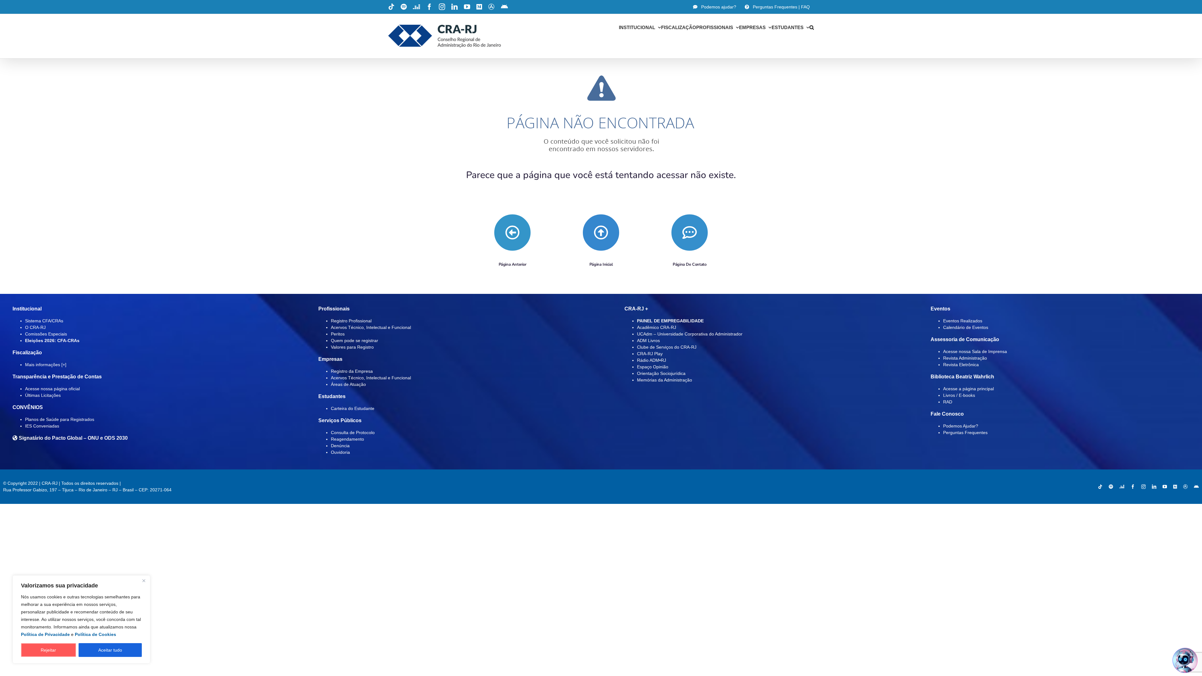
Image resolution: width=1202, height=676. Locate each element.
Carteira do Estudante (352, 408)
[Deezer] (1121, 486)
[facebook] (1133, 486)
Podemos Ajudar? (960, 425)
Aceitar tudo (110, 650)
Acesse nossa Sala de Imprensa (975, 351)
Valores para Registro (352, 347)
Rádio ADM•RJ (651, 360)
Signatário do (73, 438)
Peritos (338, 333)
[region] (81, 619)
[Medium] (1175, 486)
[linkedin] (1154, 486)
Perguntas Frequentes (965, 432)
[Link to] (512, 232)
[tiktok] (1100, 486)
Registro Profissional (351, 320)
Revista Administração (965, 358)
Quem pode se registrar (354, 340)
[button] (811, 27)
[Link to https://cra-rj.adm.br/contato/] (689, 232)
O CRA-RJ (35, 327)
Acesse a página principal (968, 388)
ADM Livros (648, 340)
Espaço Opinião (652, 366)
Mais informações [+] (45, 364)
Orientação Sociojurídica (661, 373)
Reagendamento (347, 439)
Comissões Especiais (46, 333)
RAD (947, 401)
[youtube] (1165, 486)
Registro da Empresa (352, 371)
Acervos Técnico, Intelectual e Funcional (371, 327)
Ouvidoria (340, 452)
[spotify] (1111, 486)
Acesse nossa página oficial (52, 388)
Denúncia (340, 445)
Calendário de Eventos (965, 327)
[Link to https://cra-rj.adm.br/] (601, 232)
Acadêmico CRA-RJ (656, 327)
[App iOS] (1185, 486)
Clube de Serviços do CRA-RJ (666, 347)
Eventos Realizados (962, 320)
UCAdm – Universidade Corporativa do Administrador (689, 333)
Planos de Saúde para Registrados (59, 419)
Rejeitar (48, 650)
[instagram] (1143, 486)
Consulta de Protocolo (353, 432)
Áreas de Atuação (348, 384)
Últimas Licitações (43, 395)
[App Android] (1196, 486)
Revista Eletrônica (961, 364)
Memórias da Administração (664, 379)
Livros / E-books (959, 395)
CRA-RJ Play (650, 353)
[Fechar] (143, 580)
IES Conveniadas (42, 425)
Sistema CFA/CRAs (44, 320)
